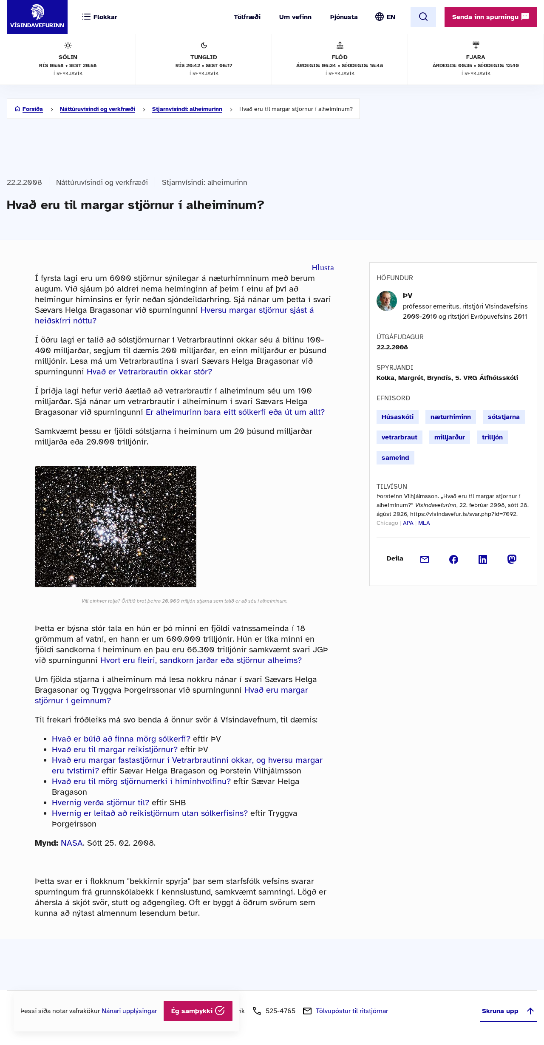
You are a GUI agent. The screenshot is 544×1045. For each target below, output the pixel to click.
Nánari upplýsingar (129, 1011)
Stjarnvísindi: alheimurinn (187, 109)
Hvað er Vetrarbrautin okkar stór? (149, 371)
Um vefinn (295, 17)
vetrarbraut (399, 437)
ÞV (408, 295)
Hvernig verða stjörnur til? (100, 802)
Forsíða (33, 109)
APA (408, 523)
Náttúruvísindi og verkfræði (97, 109)
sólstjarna (504, 417)
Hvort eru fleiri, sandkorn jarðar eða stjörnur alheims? (201, 660)
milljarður (449, 437)
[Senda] (425, 558)
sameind (395, 457)
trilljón (492, 437)
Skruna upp (500, 1011)
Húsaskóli (398, 417)
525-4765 (280, 1011)
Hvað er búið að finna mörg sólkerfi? (121, 738)
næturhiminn (451, 417)
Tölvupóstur (352, 1011)
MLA (424, 523)
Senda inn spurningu (486, 17)
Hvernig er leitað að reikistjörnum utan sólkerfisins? (150, 813)
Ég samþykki (193, 1011)
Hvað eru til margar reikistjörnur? (115, 749)
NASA (72, 843)
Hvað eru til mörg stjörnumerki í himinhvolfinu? (141, 781)
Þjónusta (344, 17)
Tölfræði (247, 17)
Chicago (387, 523)
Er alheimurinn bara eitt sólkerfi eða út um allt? (235, 412)
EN (391, 17)
